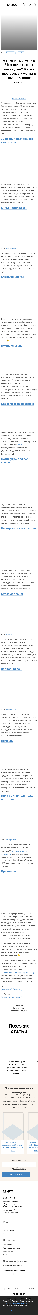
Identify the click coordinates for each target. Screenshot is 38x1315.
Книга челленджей (14, 207)
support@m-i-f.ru (9, 1210)
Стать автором (8, 1244)
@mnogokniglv (11, 840)
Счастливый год (12, 276)
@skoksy (9, 634)
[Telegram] (24, 1294)
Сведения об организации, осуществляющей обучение (12, 1266)
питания (21, 445)
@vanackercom (11, 709)
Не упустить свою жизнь (18, 528)
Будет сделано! (12, 593)
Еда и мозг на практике (17, 403)
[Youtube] (14, 1294)
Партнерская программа (11, 1248)
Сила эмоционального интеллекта (17, 797)
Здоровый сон (11, 668)
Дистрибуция (8, 1251)
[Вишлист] (29, 5)
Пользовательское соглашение (14, 1270)
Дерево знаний (8, 1230)
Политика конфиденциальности (14, 1274)
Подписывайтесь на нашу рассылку (17, 973)
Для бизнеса (7, 1255)
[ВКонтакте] (17, 1294)
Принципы (8, 871)
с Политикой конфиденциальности (14, 1303)
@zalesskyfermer (11, 248)
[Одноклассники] (21, 1294)
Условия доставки (9, 1234)
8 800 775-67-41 (11, 1198)
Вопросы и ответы (9, 1227)
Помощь (7, 740)
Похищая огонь (12, 345)
